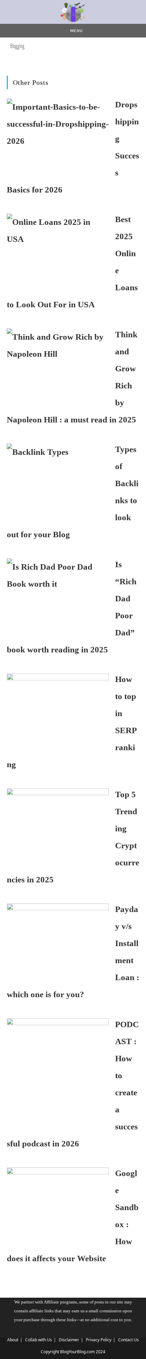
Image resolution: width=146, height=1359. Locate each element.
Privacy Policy (98, 1340)
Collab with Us (38, 1340)
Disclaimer (69, 1340)
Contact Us (128, 1340)
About (12, 1340)
